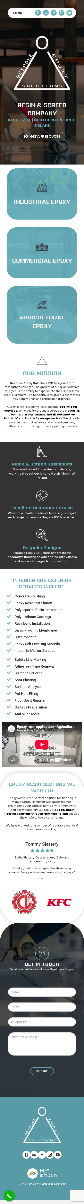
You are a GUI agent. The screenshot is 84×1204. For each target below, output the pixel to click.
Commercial (18, 414)
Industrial (72, 410)
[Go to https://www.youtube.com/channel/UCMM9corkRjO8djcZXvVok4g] (69, 13)
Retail (51, 414)
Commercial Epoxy (42, 260)
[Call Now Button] (9, 1195)
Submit (42, 1071)
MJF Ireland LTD (53, 1184)
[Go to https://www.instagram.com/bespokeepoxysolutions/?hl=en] (61, 13)
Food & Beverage (37, 418)
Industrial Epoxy (42, 201)
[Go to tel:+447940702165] (38, 13)
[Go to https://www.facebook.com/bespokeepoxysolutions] (54, 13)
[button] (42, 136)
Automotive (66, 414)
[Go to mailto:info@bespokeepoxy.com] (46, 13)
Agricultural (37, 414)
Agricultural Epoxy (42, 321)
